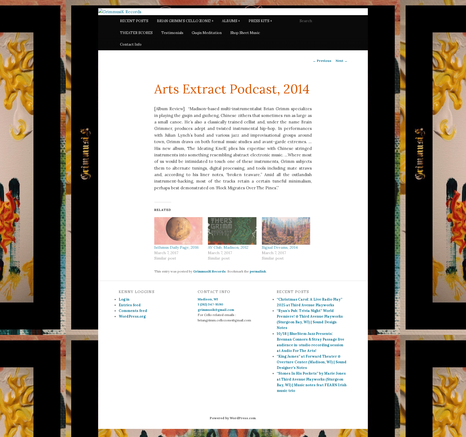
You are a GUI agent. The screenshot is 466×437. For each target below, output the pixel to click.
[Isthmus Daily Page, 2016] (178, 231)
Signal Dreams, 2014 (280, 247)
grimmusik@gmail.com (216, 310)
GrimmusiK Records (209, 271)
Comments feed (133, 310)
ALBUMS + (231, 21)
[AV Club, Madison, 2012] (232, 231)
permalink (258, 271)
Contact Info (131, 44)
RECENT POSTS (134, 21)
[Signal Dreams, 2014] (286, 231)
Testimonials (172, 33)
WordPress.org (132, 316)
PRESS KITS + (260, 21)
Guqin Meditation (207, 33)
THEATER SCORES (136, 33)
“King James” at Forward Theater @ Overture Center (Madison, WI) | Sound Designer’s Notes (312, 362)
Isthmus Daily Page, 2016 (176, 247)
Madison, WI (208, 299)
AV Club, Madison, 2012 (228, 247)
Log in (124, 299)
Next (341, 61)
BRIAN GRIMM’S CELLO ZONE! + (185, 21)
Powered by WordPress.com (233, 418)
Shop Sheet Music (245, 33)
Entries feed (130, 305)
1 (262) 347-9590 (210, 304)
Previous (322, 61)
